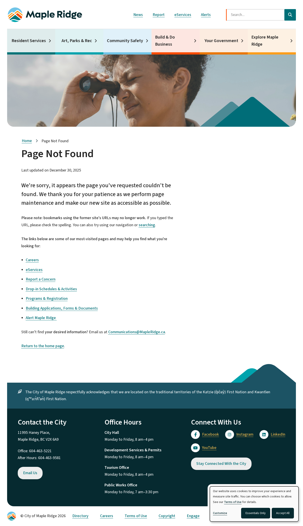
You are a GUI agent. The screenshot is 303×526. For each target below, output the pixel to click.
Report (159, 15)
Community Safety (125, 41)
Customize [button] (220, 513)
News (138, 15)
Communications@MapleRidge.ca (136, 332)
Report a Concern (40, 279)
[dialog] (254, 504)
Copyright (167, 516)
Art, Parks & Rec (77, 41)
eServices (182, 15)
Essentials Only (256, 513)
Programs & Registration (47, 298)
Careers (32, 260)
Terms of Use (136, 516)
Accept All (282, 513)
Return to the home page (42, 346)
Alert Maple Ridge (41, 318)
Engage (193, 516)
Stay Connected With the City (221, 463)
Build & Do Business (165, 40)
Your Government (221, 41)
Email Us (30, 473)
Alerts (206, 15)
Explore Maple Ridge (264, 40)
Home (27, 141)
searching (147, 225)
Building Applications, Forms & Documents (62, 308)
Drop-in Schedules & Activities (51, 289)
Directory (80, 516)
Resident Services (29, 41)
